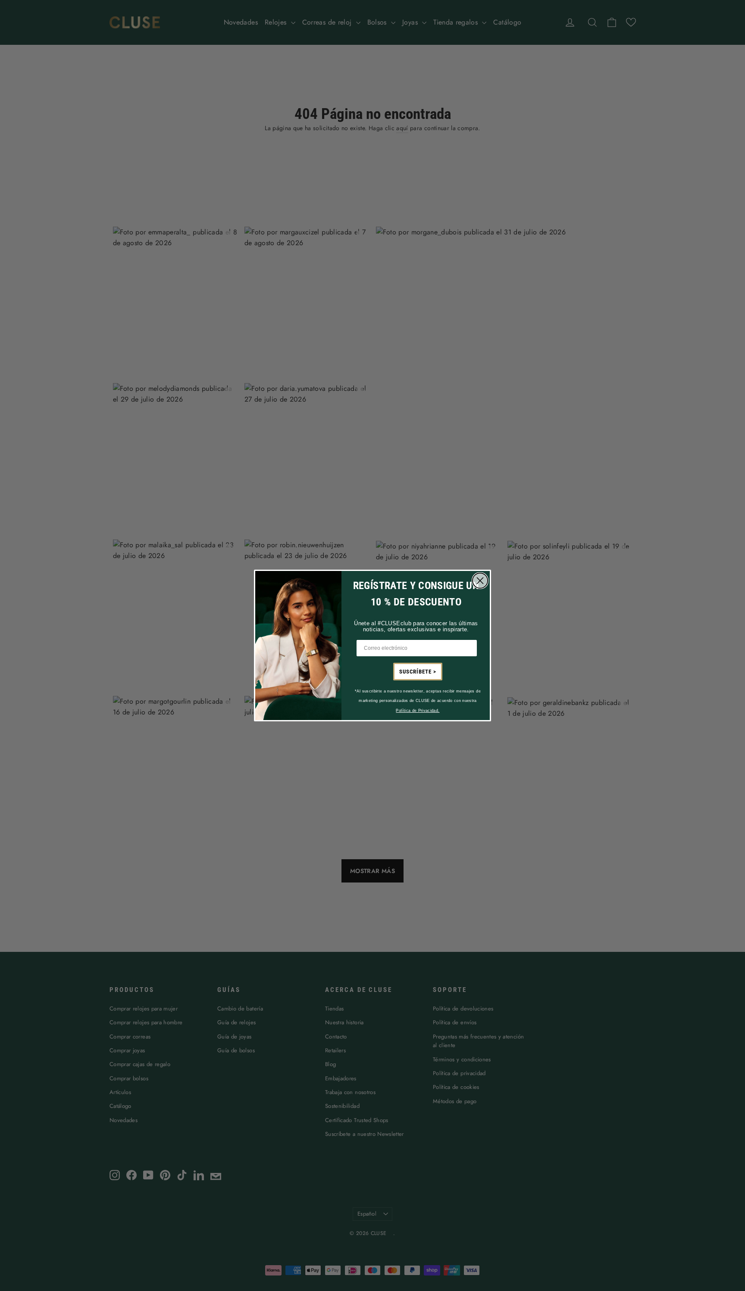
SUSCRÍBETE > (417, 671)
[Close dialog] (480, 580)
